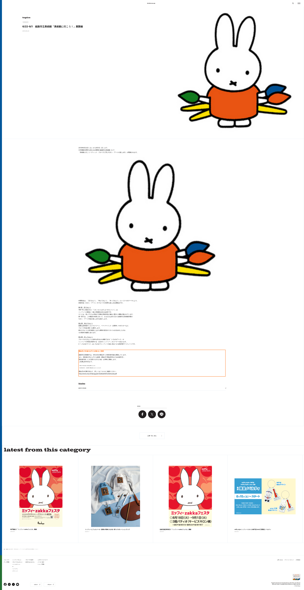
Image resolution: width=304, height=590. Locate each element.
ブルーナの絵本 (29, 559)
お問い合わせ (280, 559)
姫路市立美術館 (105, 150)
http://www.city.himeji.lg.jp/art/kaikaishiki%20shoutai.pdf (98, 374)
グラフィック (15, 571)
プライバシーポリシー (289, 559)
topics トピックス (9, 549)
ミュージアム (15, 568)
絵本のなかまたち (30, 562)
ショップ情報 (41, 564)
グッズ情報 (6, 562)
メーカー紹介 (41, 562)
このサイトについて (43, 559)
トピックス (6, 559)
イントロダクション (16, 564)
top (4, 549)
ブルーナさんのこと (17, 562)
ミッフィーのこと (16, 559)
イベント (25, 22)
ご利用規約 (298, 559)
